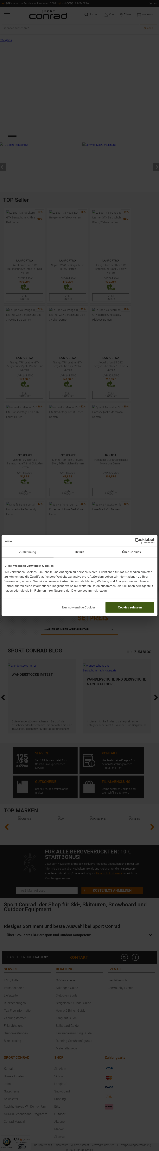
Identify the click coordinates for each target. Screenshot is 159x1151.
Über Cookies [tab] (131, 552)
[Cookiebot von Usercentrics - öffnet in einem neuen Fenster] (138, 541)
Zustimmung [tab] (27, 552)
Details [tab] (79, 552)
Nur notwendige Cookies (79, 607)
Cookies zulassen (130, 607)
